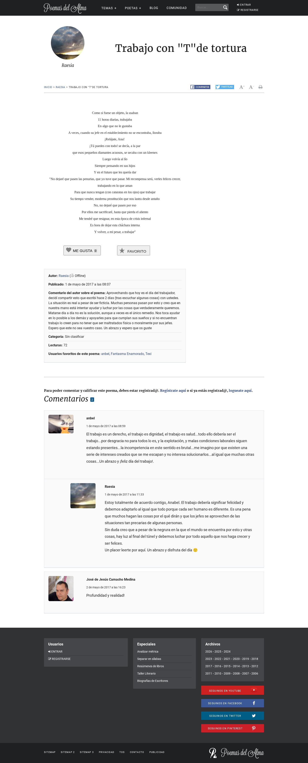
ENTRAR (245, 4)
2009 (227, 673)
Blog (154, 8)
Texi (148, 354)
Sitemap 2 (68, 752)
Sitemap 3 (87, 752)
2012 (254, 666)
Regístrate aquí (173, 390)
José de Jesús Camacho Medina (110, 579)
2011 (208, 673)
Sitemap (50, 752)
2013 (245, 666)
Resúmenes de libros (150, 666)
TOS (122, 752)
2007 (245, 673)
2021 (227, 658)
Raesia (60, 87)
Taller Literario (146, 673)
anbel (105, 354)
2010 (218, 673)
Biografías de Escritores (152, 680)
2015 (227, 666)
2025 (218, 651)
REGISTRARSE (250, 10)
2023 (208, 658)
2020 (236, 658)
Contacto (137, 752)
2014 (236, 666)
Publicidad (156, 752)
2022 (218, 658)
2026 (208, 651)
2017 (208, 666)
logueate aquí (240, 390)
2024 (227, 651)
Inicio (48, 87)
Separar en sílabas (149, 658)
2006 (254, 673)
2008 (236, 673)
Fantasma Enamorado (127, 354)
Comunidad (177, 8)
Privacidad (106, 752)
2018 (254, 658)
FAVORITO (136, 251)
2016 (218, 666)
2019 (245, 658)
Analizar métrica (147, 651)
